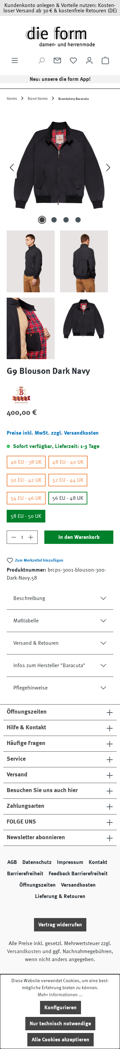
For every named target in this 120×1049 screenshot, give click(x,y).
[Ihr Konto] (89, 60)
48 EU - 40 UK (68, 462)
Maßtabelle (26, 621)
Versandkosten (78, 885)
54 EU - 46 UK (26, 498)
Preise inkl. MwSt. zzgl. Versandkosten (53, 433)
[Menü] (15, 60)
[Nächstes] (108, 167)
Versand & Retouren (36, 643)
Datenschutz (37, 862)
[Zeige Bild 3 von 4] (66, 219)
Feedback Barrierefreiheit (78, 874)
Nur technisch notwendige (60, 1024)
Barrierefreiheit (25, 874)
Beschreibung (29, 598)
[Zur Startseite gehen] (60, 36)
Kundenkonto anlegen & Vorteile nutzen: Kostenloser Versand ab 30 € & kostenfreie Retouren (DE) (60, 8)
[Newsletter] (57, 60)
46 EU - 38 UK (26, 462)
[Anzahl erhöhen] (31, 537)
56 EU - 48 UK (67, 498)
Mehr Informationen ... (60, 994)
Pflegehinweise (30, 688)
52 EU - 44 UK (67, 480)
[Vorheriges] (12, 167)
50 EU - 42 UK (26, 480)
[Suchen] (41, 60)
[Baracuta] (60, 395)
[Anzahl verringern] (14, 537)
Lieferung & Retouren (60, 896)
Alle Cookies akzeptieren (60, 1040)
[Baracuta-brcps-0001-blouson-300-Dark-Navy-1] (60, 167)
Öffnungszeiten (37, 885)
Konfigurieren (60, 1008)
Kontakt (98, 862)
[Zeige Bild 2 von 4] (54, 219)
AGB (12, 862)
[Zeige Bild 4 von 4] (78, 219)
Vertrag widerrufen (60, 925)
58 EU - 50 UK (26, 516)
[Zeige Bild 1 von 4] (42, 219)
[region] (60, 234)
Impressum (70, 862)
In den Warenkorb (79, 537)
